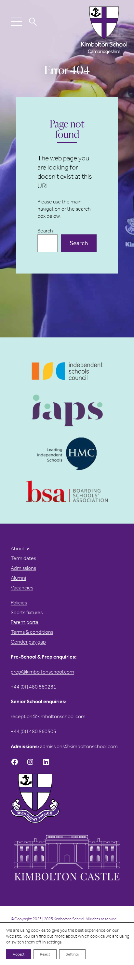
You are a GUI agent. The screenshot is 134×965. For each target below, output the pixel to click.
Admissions (23, 568)
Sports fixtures (27, 612)
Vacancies (22, 588)
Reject (45, 954)
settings (54, 942)
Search (45, 231)
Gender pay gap (28, 642)
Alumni (18, 578)
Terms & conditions (32, 632)
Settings (72, 954)
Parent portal (25, 622)
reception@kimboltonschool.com (48, 716)
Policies (19, 603)
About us (20, 548)
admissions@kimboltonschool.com (79, 746)
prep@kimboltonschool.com (42, 672)
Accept (18, 954)
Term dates (23, 558)
